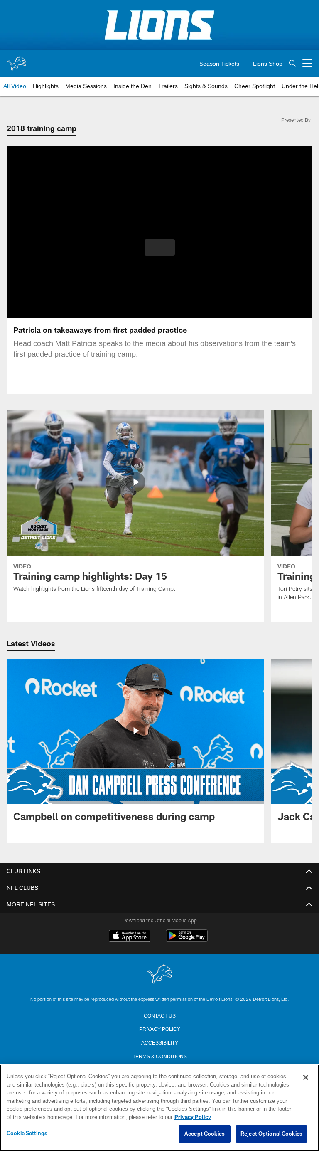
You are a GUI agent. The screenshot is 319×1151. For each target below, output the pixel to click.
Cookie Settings (27, 1133)
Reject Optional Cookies (271, 1134)
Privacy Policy (159, 1028)
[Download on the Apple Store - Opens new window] (130, 937)
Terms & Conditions (160, 1056)
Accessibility (159, 1042)
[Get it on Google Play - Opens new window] (187, 940)
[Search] (292, 63)
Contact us (159, 1015)
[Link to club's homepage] (17, 60)
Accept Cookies (204, 1134)
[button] (159, 247)
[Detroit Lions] (159, 974)
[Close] (306, 1078)
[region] (159, 1108)
